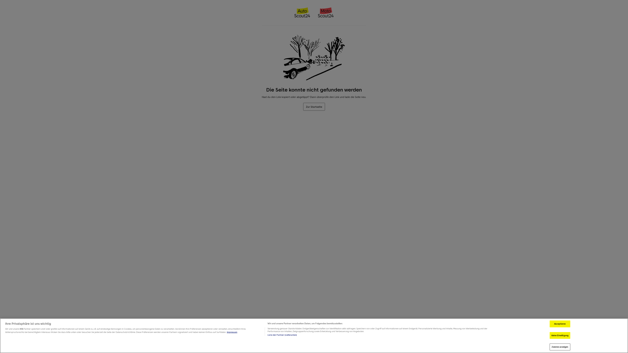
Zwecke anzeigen (560, 346)
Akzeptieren (560, 323)
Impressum (232, 332)
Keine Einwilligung (559, 335)
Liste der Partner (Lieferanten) (282, 335)
